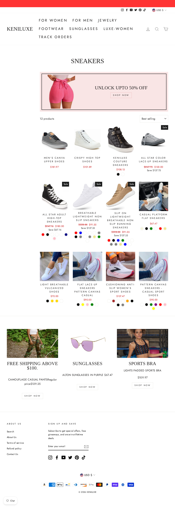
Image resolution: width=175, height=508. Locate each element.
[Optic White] (52, 234)
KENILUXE (20, 28)
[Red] (43, 234)
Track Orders (55, 37)
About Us (11, 437)
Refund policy (14, 448)
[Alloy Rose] (118, 301)
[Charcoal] (61, 234)
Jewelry (107, 20)
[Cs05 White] (94, 232)
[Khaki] (94, 236)
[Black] (118, 174)
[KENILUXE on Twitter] (70, 457)
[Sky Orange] (127, 301)
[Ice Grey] (122, 305)
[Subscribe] (86, 446)
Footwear (51, 28)
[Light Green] (92, 304)
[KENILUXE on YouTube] (64, 457)
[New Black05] (85, 232)
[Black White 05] (89, 232)
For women (53, 20)
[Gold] (56, 301)
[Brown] (113, 301)
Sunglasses (83, 28)
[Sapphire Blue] (118, 240)
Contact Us (12, 454)
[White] (122, 174)
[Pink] (54, 238)
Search (10, 431)
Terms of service (15, 443)
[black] (118, 305)
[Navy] (66, 234)
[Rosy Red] (160, 228)
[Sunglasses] (87, 343)
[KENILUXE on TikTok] (84, 457)
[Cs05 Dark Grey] (89, 236)
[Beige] (142, 228)
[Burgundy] (87, 240)
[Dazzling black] (132, 301)
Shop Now (32, 395)
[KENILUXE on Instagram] (50, 457)
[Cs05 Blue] (80, 232)
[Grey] (99, 232)
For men (82, 20)
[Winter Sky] (109, 301)
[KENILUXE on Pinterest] (77, 457)
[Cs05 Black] (76, 236)
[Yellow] (82, 304)
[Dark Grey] (80, 236)
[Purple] (155, 304)
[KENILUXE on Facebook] (57, 457)
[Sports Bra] (142, 343)
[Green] (99, 236)
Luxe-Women (118, 28)
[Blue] (125, 244)
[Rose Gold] (52, 301)
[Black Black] (47, 234)
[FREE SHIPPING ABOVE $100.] (32, 343)
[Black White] (56, 234)
